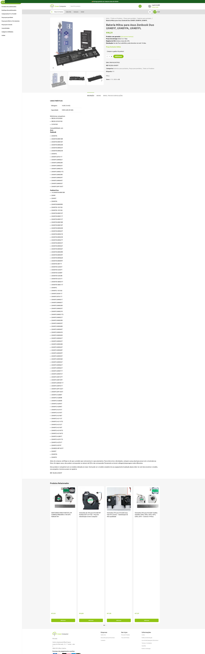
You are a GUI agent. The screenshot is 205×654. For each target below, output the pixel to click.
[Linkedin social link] (117, 79)
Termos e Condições (147, 643)
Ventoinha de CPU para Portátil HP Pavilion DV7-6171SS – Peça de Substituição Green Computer (90, 514)
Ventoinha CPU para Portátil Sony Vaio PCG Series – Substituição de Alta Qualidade (117, 514)
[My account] (150, 11)
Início (108, 18)
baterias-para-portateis (145, 18)
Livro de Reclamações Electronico (150, 640)
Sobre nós (103, 635)
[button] (63, 620)
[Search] (140, 6)
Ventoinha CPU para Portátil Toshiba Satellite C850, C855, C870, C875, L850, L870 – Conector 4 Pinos (146, 514)
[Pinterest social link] (115, 79)
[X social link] (113, 79)
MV (113, 71)
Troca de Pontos (125, 637)
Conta (143, 635)
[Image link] (60, 633)
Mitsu (107, 75)
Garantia (144, 645)
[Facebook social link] (111, 79)
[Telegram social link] (119, 79)
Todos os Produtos (117, 18)
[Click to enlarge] (53, 68)
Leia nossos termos (127, 36)
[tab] (90, 94)
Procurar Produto (125, 635)
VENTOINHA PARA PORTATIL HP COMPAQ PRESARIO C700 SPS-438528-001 (61, 514)
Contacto (103, 640)
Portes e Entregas (146, 648)
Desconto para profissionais (108, 637)
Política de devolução (147, 637)
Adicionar (118, 56)
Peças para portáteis (130, 18)
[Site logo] (58, 6)
